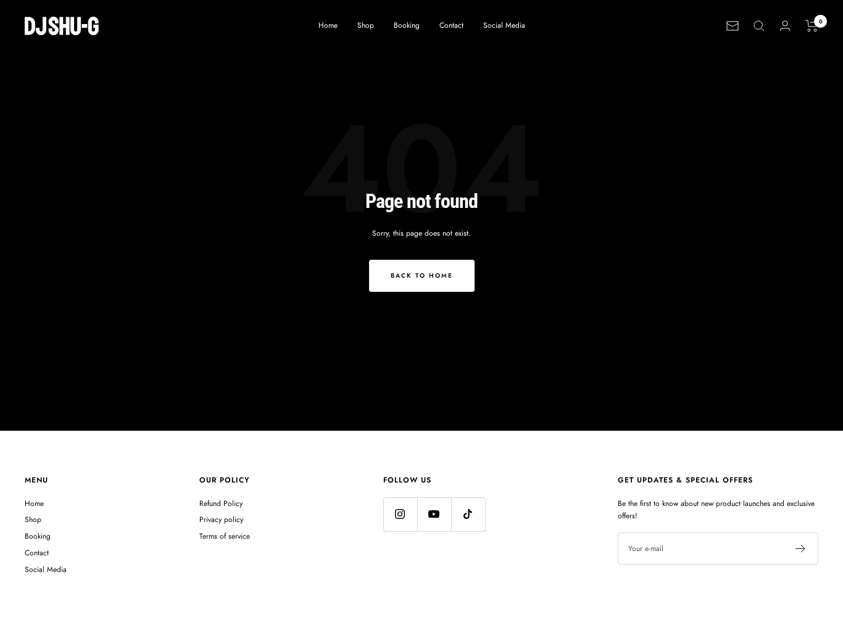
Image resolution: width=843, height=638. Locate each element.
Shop (365, 25)
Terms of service (224, 536)
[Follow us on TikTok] (468, 514)
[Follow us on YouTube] (434, 514)
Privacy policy (221, 519)
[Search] (759, 25)
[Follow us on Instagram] (400, 514)
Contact (451, 25)
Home (328, 25)
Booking (407, 25)
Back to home (422, 275)
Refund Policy (221, 503)
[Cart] (811, 26)
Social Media (504, 25)
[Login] (785, 25)
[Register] (800, 548)
